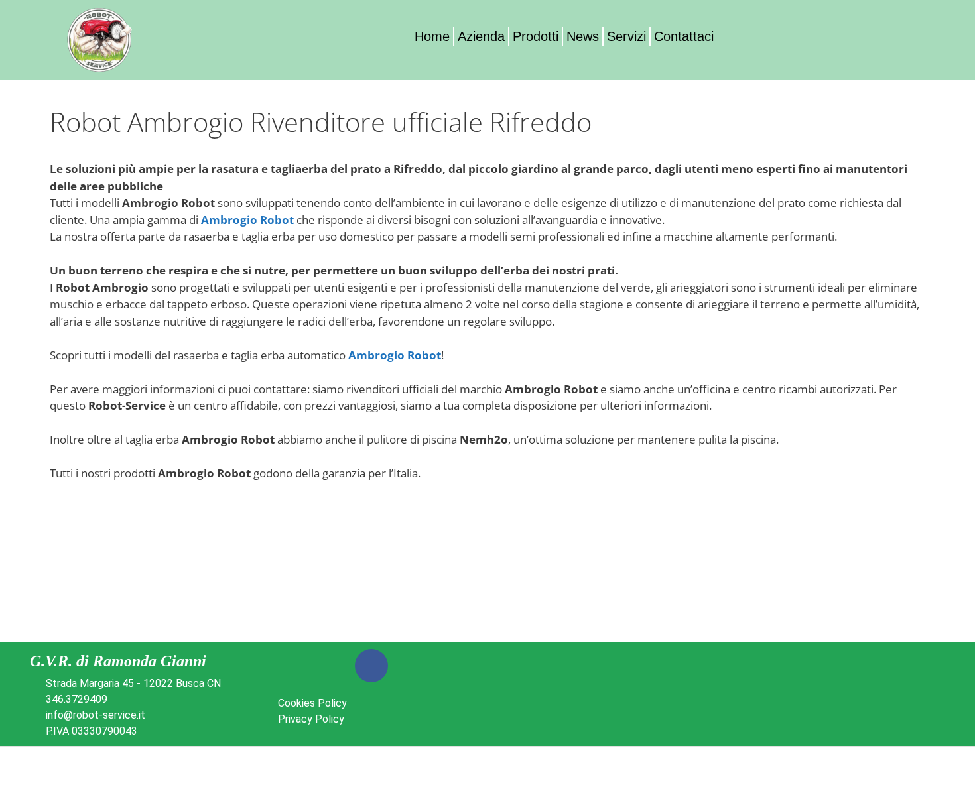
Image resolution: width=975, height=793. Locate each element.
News (582, 36)
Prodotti (535, 36)
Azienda (481, 36)
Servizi (626, 36)
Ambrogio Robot (247, 219)
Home (432, 36)
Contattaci (684, 36)
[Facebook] (371, 665)
